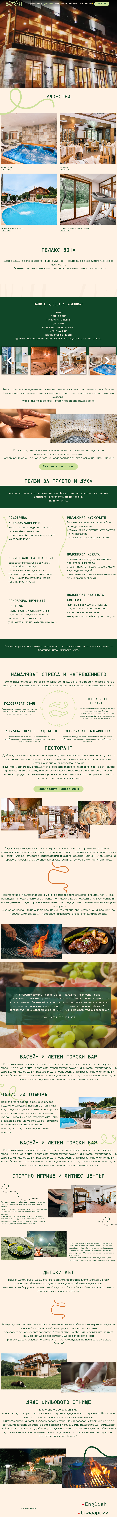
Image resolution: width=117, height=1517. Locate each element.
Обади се (101, 4)
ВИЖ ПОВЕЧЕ (6, 170)
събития (73, 4)
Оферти (88, 4)
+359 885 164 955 (63, 1017)
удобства (48, 4)
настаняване (36, 4)
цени (81, 4)
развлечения (61, 4)
